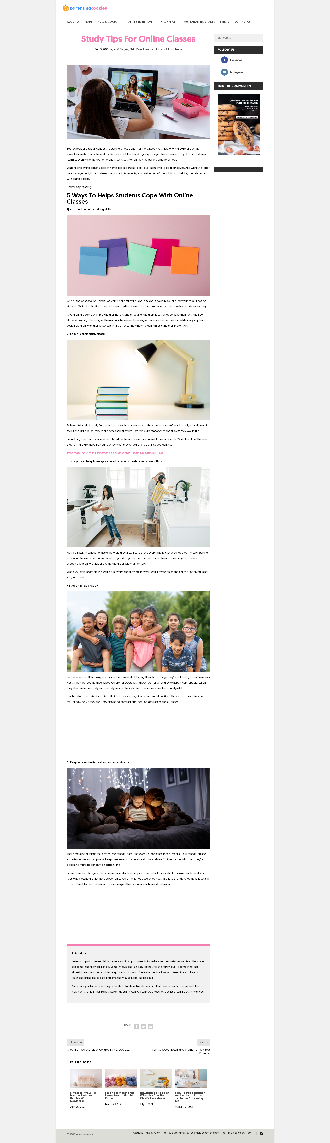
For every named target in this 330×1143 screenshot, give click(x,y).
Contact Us (242, 22)
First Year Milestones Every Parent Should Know (120, 1096)
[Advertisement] (138, 732)
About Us (73, 22)
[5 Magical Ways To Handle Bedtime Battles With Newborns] (86, 1078)
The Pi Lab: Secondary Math (236, 1133)
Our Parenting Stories (199, 22)
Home (88, 22)
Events (224, 22)
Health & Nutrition (138, 22)
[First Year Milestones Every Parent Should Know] (121, 1078)
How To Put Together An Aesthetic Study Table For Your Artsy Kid (122, 453)
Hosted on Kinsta (84, 1135)
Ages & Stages (107, 22)
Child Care (135, 49)
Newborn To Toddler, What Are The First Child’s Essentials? (155, 1096)
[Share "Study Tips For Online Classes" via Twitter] (143, 1026)
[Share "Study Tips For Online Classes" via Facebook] (136, 1026)
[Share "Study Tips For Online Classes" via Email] (150, 1026)
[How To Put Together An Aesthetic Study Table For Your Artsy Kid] (191, 1078)
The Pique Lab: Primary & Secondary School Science (190, 1133)
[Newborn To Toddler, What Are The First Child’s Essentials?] (156, 1078)
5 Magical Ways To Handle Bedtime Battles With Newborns (83, 1097)
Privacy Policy (153, 1133)
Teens (178, 49)
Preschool (149, 49)
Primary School (165, 49)
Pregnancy (167, 22)
